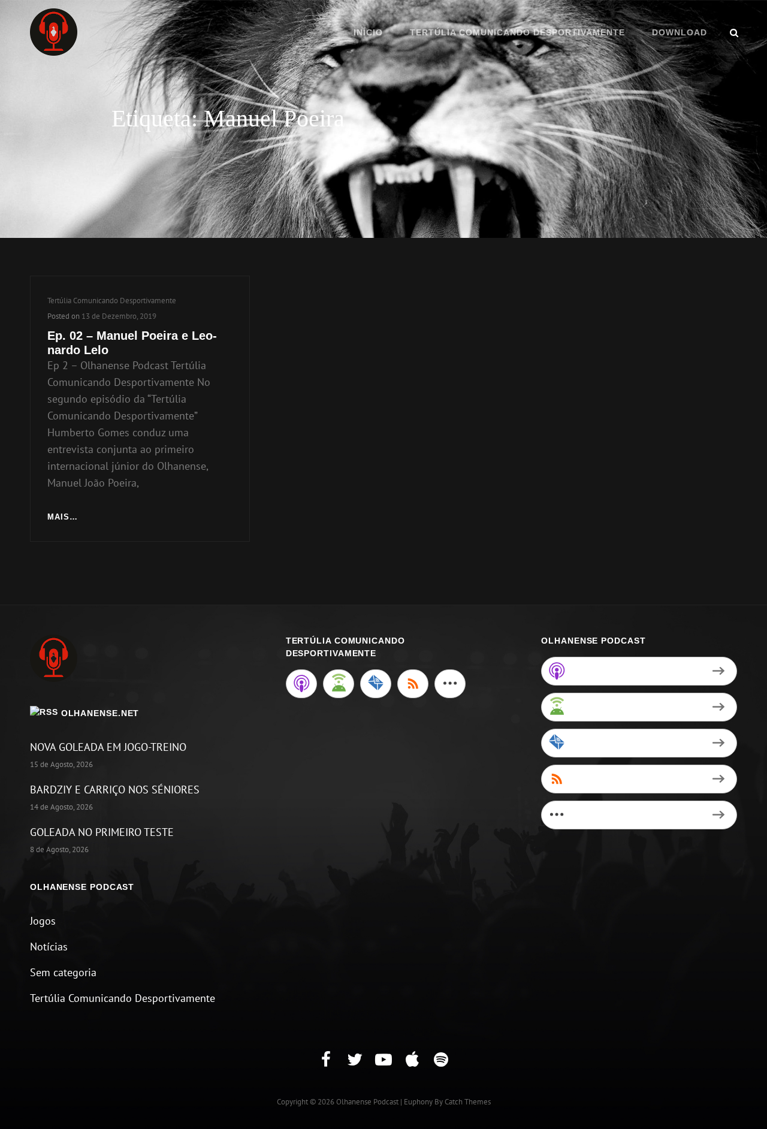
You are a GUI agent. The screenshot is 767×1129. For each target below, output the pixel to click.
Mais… (62, 518)
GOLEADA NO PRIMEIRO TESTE (102, 832)
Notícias (49, 946)
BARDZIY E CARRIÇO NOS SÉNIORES (115, 789)
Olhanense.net (100, 713)
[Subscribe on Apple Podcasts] (301, 683)
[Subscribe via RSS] (412, 683)
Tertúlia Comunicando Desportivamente (517, 32)
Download (679, 32)
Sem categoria (63, 972)
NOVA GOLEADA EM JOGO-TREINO (108, 747)
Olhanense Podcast (367, 1102)
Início (368, 32)
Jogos (43, 921)
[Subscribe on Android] (338, 683)
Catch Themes (468, 1102)
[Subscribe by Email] (375, 683)
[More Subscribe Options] (450, 683)
